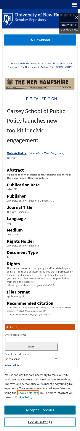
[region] (40, 399)
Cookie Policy (23, 397)
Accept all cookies (40, 410)
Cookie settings (28, 393)
